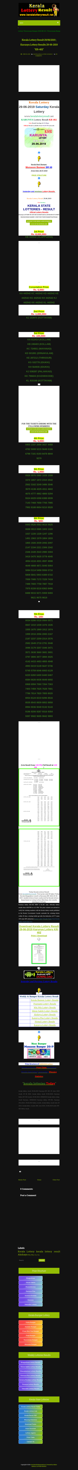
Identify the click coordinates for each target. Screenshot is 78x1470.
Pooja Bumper (30, 1335)
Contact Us (30, 1442)
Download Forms (30, 1424)
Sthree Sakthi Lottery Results (45, 1011)
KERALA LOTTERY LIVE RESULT (45, 54)
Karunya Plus (30, 1291)
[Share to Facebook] (29, 1172)
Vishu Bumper (30, 1322)
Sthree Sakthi (30, 1282)
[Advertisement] (39, 78)
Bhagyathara (30, 1278)
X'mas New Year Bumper (30, 1331)
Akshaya (22, 1254)
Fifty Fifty (37, 1255)
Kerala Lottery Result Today (30, 1407)
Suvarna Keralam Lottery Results (30, 1380)
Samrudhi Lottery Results (30, 1389)
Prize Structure (30, 1428)
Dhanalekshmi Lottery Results (30, 1371)
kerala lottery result (48, 1251)
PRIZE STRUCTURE (39, 175)
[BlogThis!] (25, 1172)
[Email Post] (20, 1171)
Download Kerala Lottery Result (39, 926)
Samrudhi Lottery (31, 1304)
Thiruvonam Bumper (31, 1340)
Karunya (30, 1300)
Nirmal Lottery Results (45, 1021)
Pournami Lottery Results (44, 1004)
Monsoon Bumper (31, 1344)
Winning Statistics (30, 1420)
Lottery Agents (30, 1433)
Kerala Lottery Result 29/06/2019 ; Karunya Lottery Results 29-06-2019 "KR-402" (39, 44)
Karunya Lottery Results (45, 1025)
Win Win (31, 1255)
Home (39, 1180)
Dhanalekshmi (31, 1287)
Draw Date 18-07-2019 (39, 171)
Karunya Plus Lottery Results (45, 1018)
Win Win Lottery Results (45, 1007)
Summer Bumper (30, 1327)
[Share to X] (27, 1172)
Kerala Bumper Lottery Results (44, 1000)
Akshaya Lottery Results (45, 1014)
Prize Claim (31, 1437)
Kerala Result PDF (30, 1415)
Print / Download (39, 936)
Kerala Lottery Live (30, 1411)
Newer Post (22, 1180)
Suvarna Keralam (30, 1296)
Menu (21, 23)
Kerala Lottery (26, 1251)
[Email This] (23, 1172)
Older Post (56, 1180)
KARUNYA (35, 54)
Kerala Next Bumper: (39, 165)
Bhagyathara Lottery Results (30, 1362)
